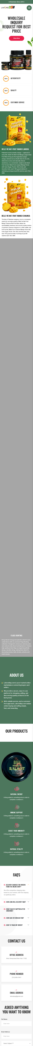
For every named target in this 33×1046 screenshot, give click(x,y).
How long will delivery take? (15, 902)
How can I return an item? (14, 918)
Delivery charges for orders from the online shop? (15, 886)
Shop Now (16, 38)
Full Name (4, 1019)
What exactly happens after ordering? (14, 910)
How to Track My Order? (13, 925)
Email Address (5, 1032)
